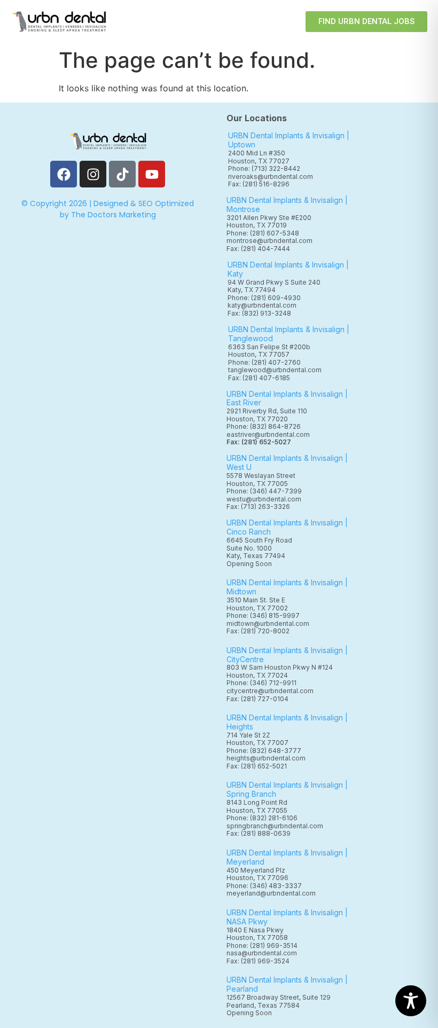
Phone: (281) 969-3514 (262, 945)
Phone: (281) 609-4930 (264, 298)
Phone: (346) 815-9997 (266, 615)
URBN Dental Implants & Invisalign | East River (287, 398)
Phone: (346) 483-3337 (264, 886)
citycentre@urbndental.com (270, 691)
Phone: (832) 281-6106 (262, 818)
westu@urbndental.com (263, 499)
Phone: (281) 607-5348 (264, 233)
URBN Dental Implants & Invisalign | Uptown (288, 140)
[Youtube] (151, 174)
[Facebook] (63, 174)
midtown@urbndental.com (267, 623)
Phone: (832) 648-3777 (265, 751)
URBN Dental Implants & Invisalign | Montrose (287, 204)
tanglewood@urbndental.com (275, 370)
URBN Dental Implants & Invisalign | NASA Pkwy (287, 917)
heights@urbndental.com (266, 758)
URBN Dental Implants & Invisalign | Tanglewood (288, 334)
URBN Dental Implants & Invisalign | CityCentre (287, 655)
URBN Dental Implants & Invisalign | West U (287, 462)
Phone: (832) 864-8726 (265, 426)
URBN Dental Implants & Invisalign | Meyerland (287, 857)
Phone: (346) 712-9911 (261, 683)
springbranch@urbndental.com (274, 826)
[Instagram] (93, 174)
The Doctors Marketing (113, 214)
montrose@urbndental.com (269, 241)
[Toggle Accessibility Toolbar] (410, 1000)
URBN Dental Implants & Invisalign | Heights (287, 722)
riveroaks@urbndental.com (270, 176)
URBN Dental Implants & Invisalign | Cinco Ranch (287, 527)
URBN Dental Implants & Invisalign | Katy (288, 269)
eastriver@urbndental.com (268, 434)
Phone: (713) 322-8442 (264, 168)
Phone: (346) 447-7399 (264, 491)
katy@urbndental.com (262, 305)
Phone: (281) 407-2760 (264, 362)
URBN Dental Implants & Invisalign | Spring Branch (287, 789)
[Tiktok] (122, 174)
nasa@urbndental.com (261, 953)
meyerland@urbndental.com (271, 893)
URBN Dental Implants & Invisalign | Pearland (287, 984)
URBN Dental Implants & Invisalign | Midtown (287, 587)
